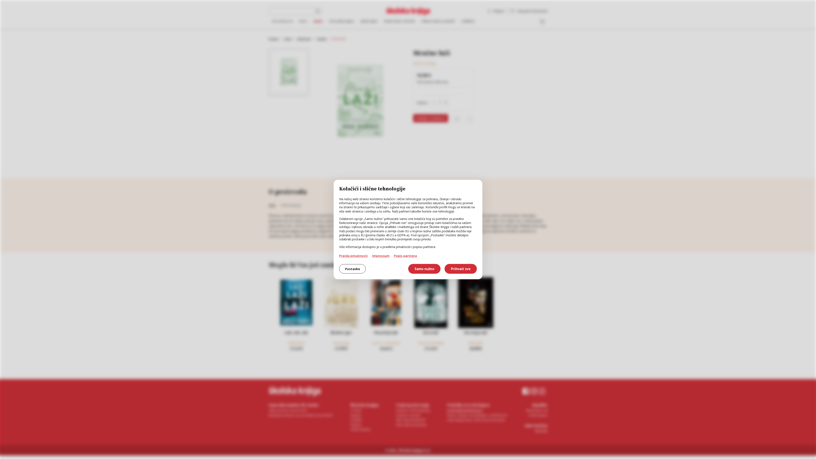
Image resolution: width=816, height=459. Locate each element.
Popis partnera (405, 256)
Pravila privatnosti (353, 256)
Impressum (381, 256)
